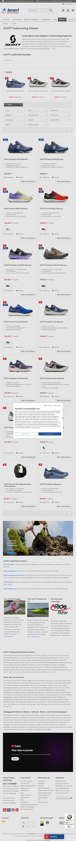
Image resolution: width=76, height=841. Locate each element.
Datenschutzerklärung (36, 426)
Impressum (57, 405)
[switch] (69, 826)
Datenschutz (48, 405)
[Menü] (73, 814)
